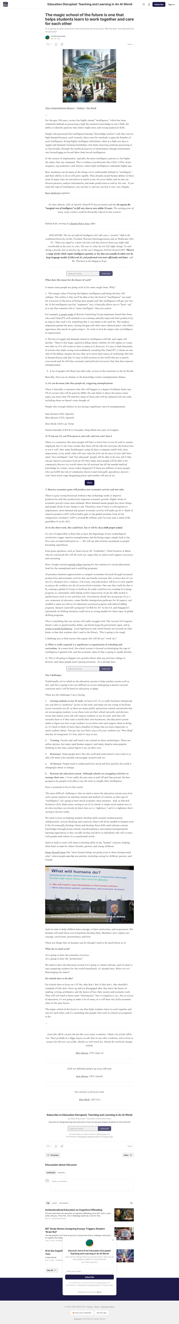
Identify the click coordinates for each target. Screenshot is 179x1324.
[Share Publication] (149, 4)
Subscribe (158, 4)
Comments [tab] (51, 1172)
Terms (96, 1306)
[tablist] (55, 1172)
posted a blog (75, 564)
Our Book (91, 108)
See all (50, 1270)
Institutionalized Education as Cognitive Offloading (73, 1209)
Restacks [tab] (61, 1172)
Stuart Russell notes (55, 852)
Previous (54, 1155)
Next (126, 1155)
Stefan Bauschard (58, 36)
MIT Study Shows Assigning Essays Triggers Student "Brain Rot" (75, 1230)
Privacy (90, 1306)
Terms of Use (101, 1283)
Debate (81, 108)
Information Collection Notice (88, 1285)
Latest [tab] (54, 1203)
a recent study (66, 314)
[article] (89, 1215)
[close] (113, 1240)
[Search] (143, 4)
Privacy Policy (108, 1285)
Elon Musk (84, 1099)
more (60, 152)
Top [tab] (48, 1203)
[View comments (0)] (56, 44)
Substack (77, 1319)
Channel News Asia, (79, 223)
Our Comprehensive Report (60, 108)
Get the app (101, 1313)
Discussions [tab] (63, 1203)
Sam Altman (82, 1076)
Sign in (171, 4)
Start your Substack (83, 1313)
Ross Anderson (53, 193)
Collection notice (107, 1306)
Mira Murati (82, 1053)
